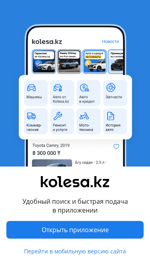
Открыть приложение (75, 229)
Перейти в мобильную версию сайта (75, 251)
